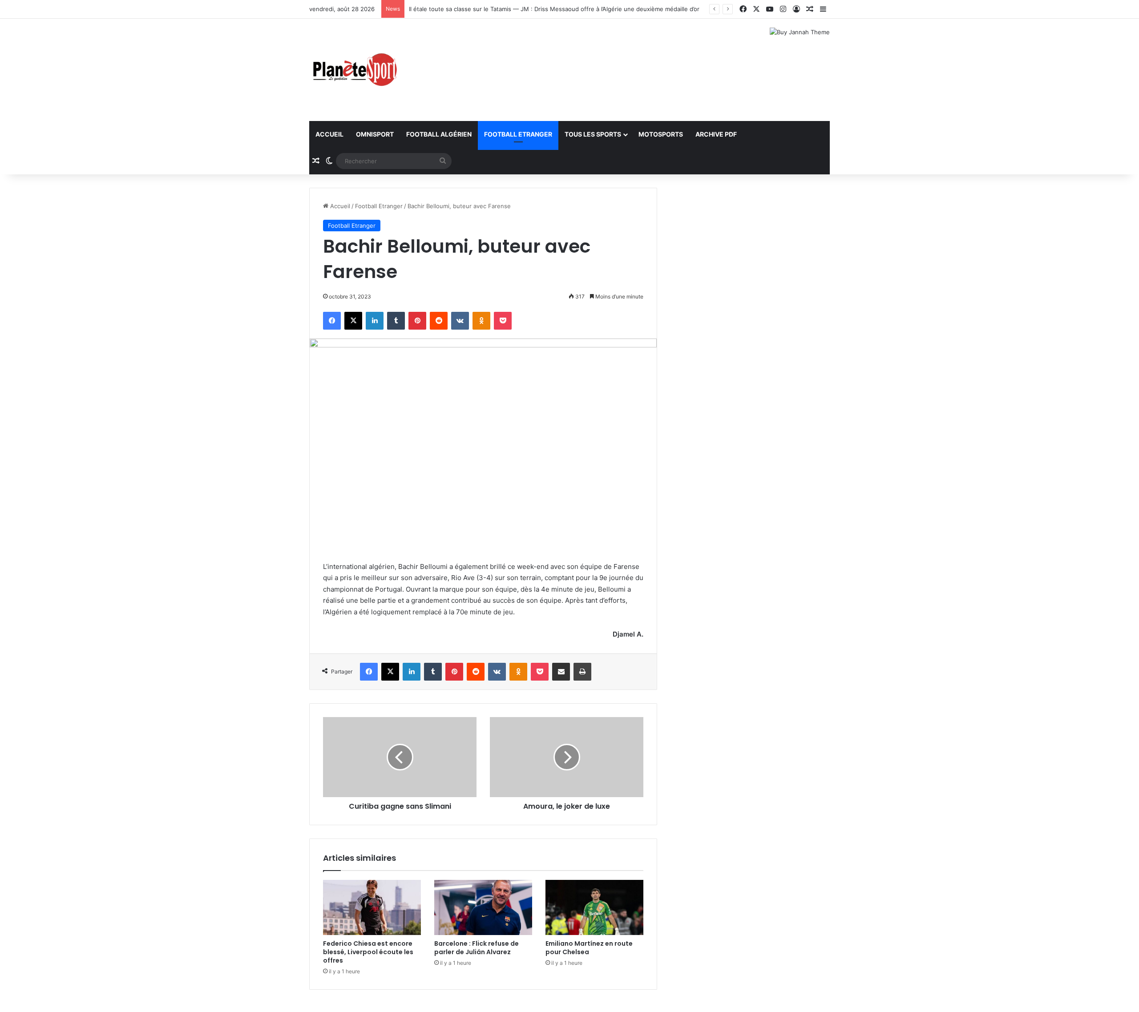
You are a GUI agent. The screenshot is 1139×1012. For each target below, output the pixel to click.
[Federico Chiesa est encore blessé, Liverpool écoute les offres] (372, 907)
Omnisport (375, 134)
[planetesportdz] (353, 69)
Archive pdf (716, 134)
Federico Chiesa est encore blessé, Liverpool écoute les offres (368, 952)
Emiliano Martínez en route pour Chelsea (589, 947)
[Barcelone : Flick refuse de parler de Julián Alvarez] (483, 907)
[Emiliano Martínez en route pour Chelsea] (594, 907)
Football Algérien (439, 134)
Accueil (329, 134)
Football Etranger (518, 134)
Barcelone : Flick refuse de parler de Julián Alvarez (476, 947)
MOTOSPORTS (660, 134)
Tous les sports (593, 134)
